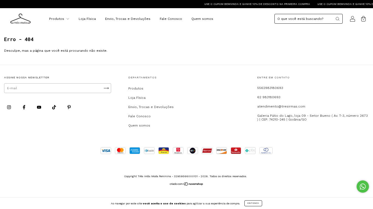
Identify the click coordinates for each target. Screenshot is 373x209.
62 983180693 (268, 97)
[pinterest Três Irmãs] (69, 107)
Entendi (253, 203)
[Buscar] (337, 18)
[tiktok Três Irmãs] (54, 107)
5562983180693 (270, 88)
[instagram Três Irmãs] (9, 107)
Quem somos (202, 19)
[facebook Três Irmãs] (24, 107)
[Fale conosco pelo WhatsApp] (363, 186)
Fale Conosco (171, 19)
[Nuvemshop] (187, 185)
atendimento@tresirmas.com (281, 106)
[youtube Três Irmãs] (39, 107)
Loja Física (87, 19)
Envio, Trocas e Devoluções (127, 19)
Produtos (57, 19)
